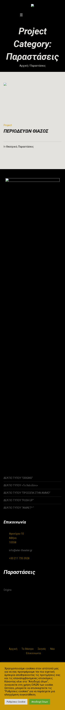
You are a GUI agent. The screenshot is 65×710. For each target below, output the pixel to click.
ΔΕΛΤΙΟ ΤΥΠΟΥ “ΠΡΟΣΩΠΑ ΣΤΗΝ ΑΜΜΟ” (27, 492)
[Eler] (32, 6)
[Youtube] (36, 15)
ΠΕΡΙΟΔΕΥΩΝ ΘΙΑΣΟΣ (26, 131)
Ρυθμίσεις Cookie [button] (16, 701)
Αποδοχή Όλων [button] (39, 701)
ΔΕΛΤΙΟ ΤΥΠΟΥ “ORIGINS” (18, 477)
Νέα (52, 648)
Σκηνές (42, 648)
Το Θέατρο (27, 648)
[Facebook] (27, 15)
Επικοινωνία (33, 653)
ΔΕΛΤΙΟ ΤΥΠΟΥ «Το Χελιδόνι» (21, 485)
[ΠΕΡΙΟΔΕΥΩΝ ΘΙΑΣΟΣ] (22, 101)
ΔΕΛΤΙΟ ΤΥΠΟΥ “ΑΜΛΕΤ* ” (23, 507)
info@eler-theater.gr (20, 550)
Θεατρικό (11, 146)
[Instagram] (31, 15)
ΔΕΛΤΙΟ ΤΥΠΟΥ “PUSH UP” (19, 500)
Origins (8, 589)
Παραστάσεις (26, 146)
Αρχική (24, 65)
